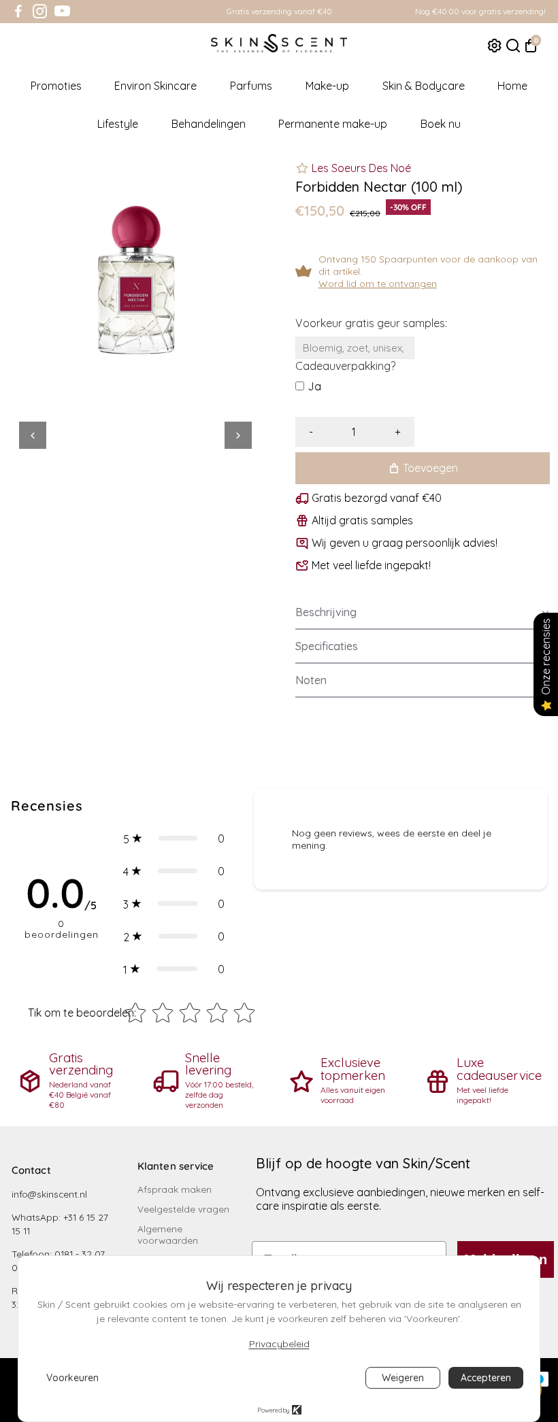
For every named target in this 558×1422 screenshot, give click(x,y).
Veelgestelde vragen (183, 1209)
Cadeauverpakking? (345, 366)
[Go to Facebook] (18, 11)
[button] (422, 613)
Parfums (251, 85)
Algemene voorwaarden (167, 1234)
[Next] (238, 435)
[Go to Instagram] (39, 11)
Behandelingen (208, 124)
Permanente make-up (332, 124)
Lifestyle (117, 124)
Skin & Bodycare (423, 85)
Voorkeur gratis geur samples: (371, 323)
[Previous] (32, 435)
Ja (314, 386)
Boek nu (441, 124)
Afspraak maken (174, 1189)
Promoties (56, 85)
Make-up (327, 85)
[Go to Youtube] (62, 11)
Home (512, 85)
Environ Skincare (155, 85)
